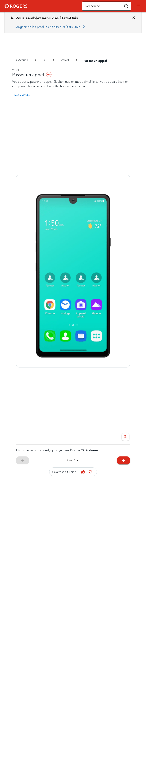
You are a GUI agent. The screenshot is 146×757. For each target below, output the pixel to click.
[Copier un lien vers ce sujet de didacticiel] (49, 74)
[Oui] (83, 472)
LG (44, 60)
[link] (50, 26)
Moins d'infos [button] (22, 95)
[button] (126, 6)
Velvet (65, 60)
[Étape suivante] (73, 271)
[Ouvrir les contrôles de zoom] (125, 437)
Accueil (23, 60)
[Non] (90, 472)
